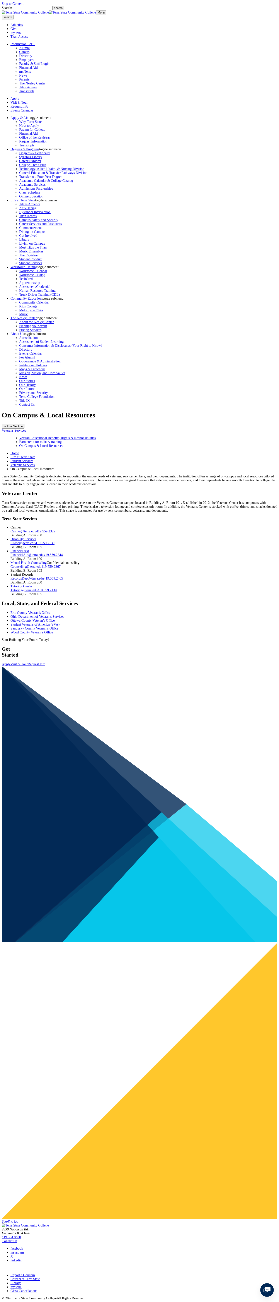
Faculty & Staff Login (34, 63)
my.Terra (25, 71)
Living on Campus (32, 243)
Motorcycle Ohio (31, 310)
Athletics (16, 25)
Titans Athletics (29, 204)
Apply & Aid (19, 118)
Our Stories (27, 381)
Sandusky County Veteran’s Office (34, 628)
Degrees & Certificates (34, 153)
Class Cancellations (23, 1291)
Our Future (26, 389)
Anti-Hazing (27, 208)
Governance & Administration (40, 361)
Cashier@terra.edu (23, 531)
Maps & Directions (32, 369)
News (23, 75)
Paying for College (32, 129)
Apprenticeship (29, 283)
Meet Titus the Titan (33, 247)
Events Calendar (21, 110)
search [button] (7, 17)
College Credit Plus (32, 165)
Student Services (30, 263)
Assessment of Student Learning (41, 341)
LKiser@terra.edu (22, 543)
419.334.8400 (11, 1237)
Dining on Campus (32, 231)
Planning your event (33, 326)
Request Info (19, 106)
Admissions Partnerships (36, 188)
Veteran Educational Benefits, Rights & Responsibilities (57, 438)
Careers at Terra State (25, 1279)
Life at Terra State (22, 200)
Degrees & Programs (24, 149)
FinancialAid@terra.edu (27, 555)
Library (24, 239)
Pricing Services (30, 330)
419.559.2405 (53, 578)
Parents (24, 79)
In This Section (13, 426)
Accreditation (28, 338)
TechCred (26, 279)
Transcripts (26, 91)
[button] (40, 118)
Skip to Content (12, 3)
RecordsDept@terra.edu (27, 578)
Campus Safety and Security (38, 220)
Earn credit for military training (40, 442)
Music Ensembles (31, 251)
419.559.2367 (51, 566)
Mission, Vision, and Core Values (42, 373)
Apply (14, 98)
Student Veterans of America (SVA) (35, 624)
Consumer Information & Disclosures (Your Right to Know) (60, 345)
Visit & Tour (19, 102)
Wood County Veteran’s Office (31, 632)
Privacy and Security (33, 393)
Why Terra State (30, 122)
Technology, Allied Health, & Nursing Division (51, 169)
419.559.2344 (53, 555)
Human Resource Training (37, 290)
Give (13, 29)
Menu (101, 12)
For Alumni (27, 357)
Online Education (31, 196)
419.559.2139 (44, 543)
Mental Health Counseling (28, 562)
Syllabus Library (30, 157)
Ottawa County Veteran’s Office (32, 620)
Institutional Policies (33, 365)
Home (14, 453)
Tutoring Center (21, 586)
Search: (7, 8)
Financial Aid (28, 67)
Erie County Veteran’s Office (30, 612)
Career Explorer (30, 161)
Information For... (22, 44)
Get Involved (28, 235)
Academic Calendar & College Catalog (46, 180)
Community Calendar (34, 302)
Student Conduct (30, 259)
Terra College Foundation (36, 396)
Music (23, 314)
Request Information (33, 141)
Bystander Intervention (35, 212)
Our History (27, 385)
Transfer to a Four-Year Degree (40, 176)
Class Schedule (29, 192)
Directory (25, 56)
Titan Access (19, 36)
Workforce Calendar (33, 271)
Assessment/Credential (34, 286)
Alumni (24, 48)
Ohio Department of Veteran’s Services (37, 616)
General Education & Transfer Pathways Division (53, 173)
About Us (17, 334)
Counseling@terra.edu (25, 566)
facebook (16, 1248)
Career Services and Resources (40, 224)
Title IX (24, 400)
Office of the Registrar (34, 137)
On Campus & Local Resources (41, 446)
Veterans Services (14, 430)
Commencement (30, 228)
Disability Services (23, 539)
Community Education (26, 298)
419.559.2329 (45, 531)
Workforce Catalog (32, 275)
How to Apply (29, 125)
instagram (17, 1252)
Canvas (24, 52)
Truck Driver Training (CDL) (39, 294)
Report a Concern (22, 1275)
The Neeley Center (32, 83)
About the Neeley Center (36, 322)
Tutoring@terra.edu (23, 590)
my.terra (16, 32)
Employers (26, 60)
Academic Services (32, 184)
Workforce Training (23, 267)
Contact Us (27, 404)
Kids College (28, 306)
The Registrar (28, 255)
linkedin (16, 1260)
